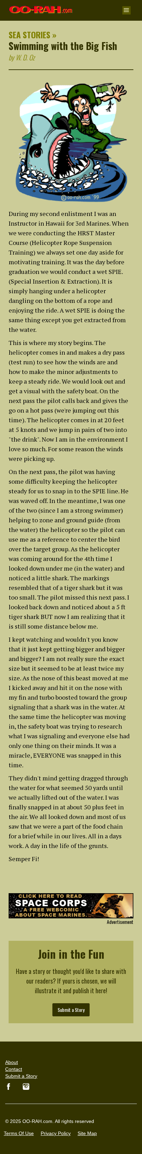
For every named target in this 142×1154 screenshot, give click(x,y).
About (11, 1062)
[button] (126, 10)
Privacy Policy (56, 1133)
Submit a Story (71, 1009)
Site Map (87, 1133)
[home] (39, 7)
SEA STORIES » (33, 34)
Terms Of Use (19, 1133)
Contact (13, 1069)
